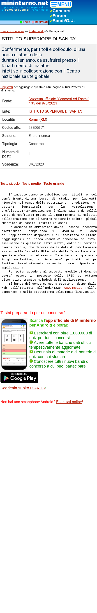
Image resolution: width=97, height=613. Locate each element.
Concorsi (61, 10)
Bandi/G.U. (62, 20)
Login (26, 22)
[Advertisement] (48, 458)
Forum (58, 15)
